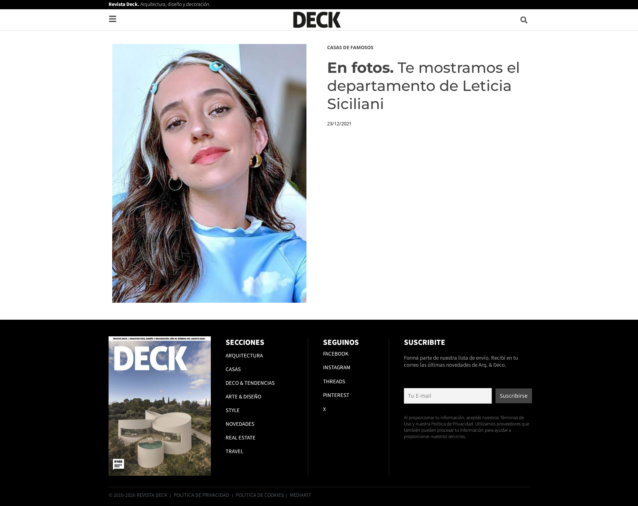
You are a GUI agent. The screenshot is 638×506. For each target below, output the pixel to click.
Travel (234, 451)
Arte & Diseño (243, 397)
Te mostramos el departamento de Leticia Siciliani (423, 85)
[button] (524, 19)
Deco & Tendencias (250, 383)
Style (233, 410)
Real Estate (240, 438)
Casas (233, 369)
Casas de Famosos (350, 47)
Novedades (240, 424)
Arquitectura (244, 356)
